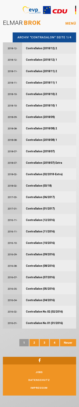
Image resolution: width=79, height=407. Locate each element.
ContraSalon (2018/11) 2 (41, 71)
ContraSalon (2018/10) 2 (41, 94)
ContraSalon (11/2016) (40, 231)
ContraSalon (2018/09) (40, 116)
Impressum (39, 387)
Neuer (68, 342)
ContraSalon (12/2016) (40, 220)
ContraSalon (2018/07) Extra (44, 162)
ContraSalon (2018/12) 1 (41, 59)
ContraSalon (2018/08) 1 (41, 139)
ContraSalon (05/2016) (40, 288)
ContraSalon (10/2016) (40, 242)
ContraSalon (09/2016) (40, 254)
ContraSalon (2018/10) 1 (41, 105)
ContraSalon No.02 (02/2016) (44, 311)
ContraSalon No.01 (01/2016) (44, 323)
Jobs (39, 372)
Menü (70, 23)
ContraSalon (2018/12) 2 (41, 48)
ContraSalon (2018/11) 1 (41, 82)
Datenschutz (39, 380)
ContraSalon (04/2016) (40, 300)
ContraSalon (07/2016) (40, 277)
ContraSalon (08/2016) (40, 265)
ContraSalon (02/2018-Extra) (44, 174)
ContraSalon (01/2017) (40, 208)
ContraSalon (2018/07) (40, 151)
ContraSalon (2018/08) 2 (41, 128)
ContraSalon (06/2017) (40, 197)
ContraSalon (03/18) (39, 185)
